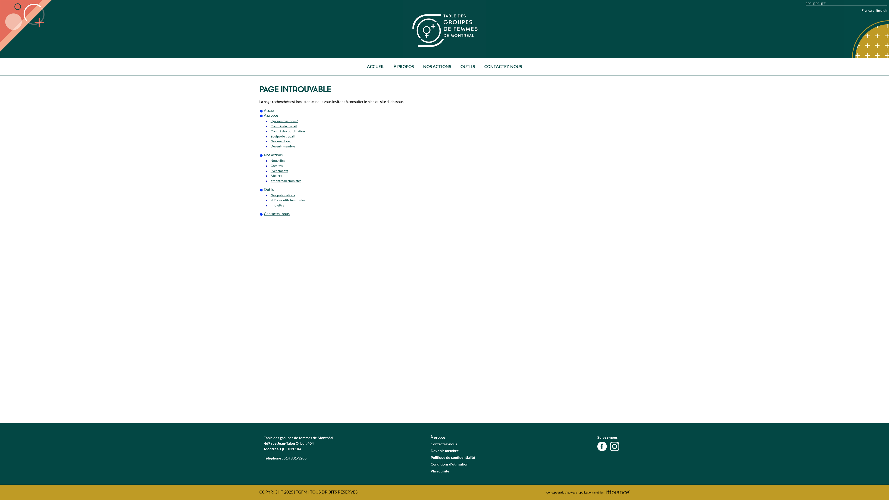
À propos (404, 66)
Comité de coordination (288, 131)
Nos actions (437, 66)
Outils (467, 66)
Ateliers (276, 176)
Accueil (375, 66)
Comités (277, 166)
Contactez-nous (503, 66)
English (881, 10)
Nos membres (281, 141)
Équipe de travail (283, 136)
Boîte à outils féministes (288, 200)
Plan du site (440, 471)
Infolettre (277, 205)
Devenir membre (283, 146)
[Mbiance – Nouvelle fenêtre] (618, 492)
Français (868, 10)
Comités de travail (284, 126)
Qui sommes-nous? (284, 121)
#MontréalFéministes (286, 181)
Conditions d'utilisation (449, 464)
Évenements (279, 171)
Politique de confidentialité (453, 457)
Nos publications (283, 195)
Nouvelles (278, 160)
